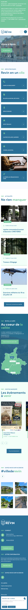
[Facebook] (2, 476)
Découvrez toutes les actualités (14, 304)
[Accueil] (6, 32)
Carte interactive (6, 586)
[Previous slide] (2, 443)
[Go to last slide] (2, 56)
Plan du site (4, 594)
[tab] (6, 56)
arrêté (11, 15)
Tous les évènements (14, 451)
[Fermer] (26, 26)
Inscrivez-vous (7, 565)
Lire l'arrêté (18, 5)
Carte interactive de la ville (10, 341)
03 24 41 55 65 (10, 540)
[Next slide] (14, 56)
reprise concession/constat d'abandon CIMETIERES (13, 231)
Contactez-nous (7, 548)
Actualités (4, 583)
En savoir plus (6, 50)
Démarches (4, 589)
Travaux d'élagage (10, 262)
